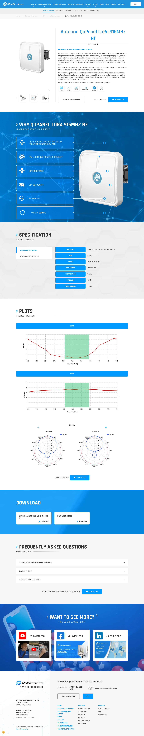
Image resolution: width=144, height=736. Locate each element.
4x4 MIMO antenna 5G (66, 729)
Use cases (81, 718)
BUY (135, 4)
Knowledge (82, 724)
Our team (81, 715)
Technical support (69, 696)
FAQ (99, 712)
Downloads (102, 715)
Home (60, 706)
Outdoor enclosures (66, 709)
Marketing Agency (22, 729)
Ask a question (103, 709)
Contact (61, 720)
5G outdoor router (65, 726)
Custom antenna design (64, 713)
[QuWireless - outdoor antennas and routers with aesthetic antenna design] (13, 4)
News (60, 717)
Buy (88, 696)
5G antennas (62, 723)
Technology (82, 712)
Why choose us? (84, 709)
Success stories (84, 721)
